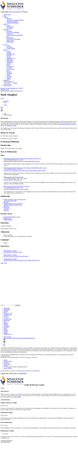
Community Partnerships (13, 22)
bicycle (2, 125)
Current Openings (11, 48)
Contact (5, 360)
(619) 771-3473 (7, 85)
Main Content (12, 11)
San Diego (9, 76)
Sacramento (9, 73)
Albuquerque (10, 62)
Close (2, 388)
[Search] (23, 11)
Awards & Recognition (12, 21)
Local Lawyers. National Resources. (15, 20)
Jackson (9, 63)
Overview (4, 118)
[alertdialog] (39, 409)
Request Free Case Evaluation (8, 88)
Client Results (10, 27)
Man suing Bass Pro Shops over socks (13, 179)
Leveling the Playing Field (10, 201)
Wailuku (9, 78)
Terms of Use (36, 370)
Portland (9, 72)
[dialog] (39, 372)
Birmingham (10, 59)
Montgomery (10, 61)
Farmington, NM (11, 54)
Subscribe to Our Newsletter (13, 39)
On (3, 434)
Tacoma (9, 56)
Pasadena (9, 55)
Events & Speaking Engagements (15, 35)
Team (5, 16)
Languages (6, 80)
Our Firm (6, 17)
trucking (68, 124)
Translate (15, 83)
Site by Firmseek (8, 368)
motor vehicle (62, 124)
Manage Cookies (8, 361)
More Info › (6, 202)
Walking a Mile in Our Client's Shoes (13, 205)
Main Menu (19, 11)
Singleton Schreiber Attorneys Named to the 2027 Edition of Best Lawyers (22, 161)
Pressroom (6, 29)
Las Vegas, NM (10, 69)
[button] (2, 108)
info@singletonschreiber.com (11, 338)
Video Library (10, 42)
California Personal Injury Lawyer (12, 217)
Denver (8, 65)
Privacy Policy (7, 364)
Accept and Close (22, 373)
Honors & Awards (8, 133)
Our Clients (9, 28)
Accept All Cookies (5, 399)
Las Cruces (9, 67)
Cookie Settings (4, 11)
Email (5, 102)
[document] (39, 409)
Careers (5, 44)
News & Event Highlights (13, 32)
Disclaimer (6, 362)
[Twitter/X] (4, 343)
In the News (10, 33)
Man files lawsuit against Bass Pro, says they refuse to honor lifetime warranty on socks (25, 170)
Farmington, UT (11, 66)
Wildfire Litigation (8, 219)
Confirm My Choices (5, 442)
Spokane (9, 77)
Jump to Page (4, 263)
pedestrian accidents (11, 125)
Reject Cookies (13, 373)
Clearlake (9, 52)
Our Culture (9, 47)
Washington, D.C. (11, 58)
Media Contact (10, 40)
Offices (5, 50)
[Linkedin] (4, 341)
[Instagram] (4, 340)
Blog (8, 36)
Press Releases (10, 37)
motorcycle (73, 124)
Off (7, 434)
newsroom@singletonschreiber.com (26, 338)
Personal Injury (7, 218)
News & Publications (9, 152)
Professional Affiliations (10, 142)
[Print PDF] (2, 111)
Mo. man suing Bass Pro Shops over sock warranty (16, 189)
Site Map (6, 365)
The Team (6, 209)
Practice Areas (7, 14)
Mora (8, 70)
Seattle (8, 74)
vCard (5, 105)
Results (5, 24)
